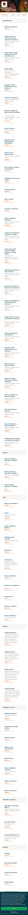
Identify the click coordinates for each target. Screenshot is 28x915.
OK (14, 908)
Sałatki (24, 14)
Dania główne (4, 14)
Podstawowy (14, 912)
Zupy (18, 14)
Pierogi (13, 14)
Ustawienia (19, 901)
